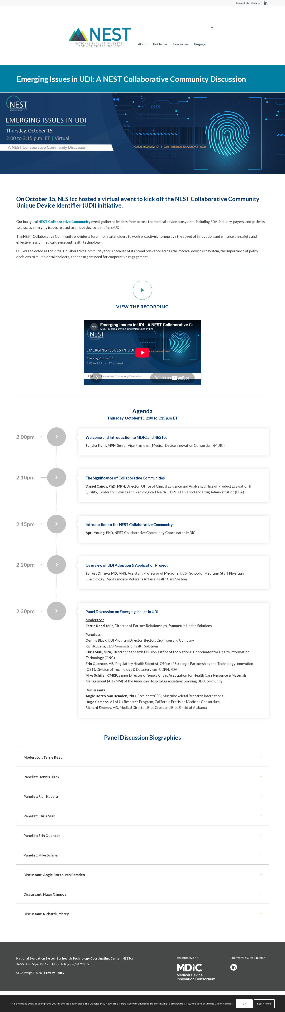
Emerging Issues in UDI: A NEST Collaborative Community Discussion (131, 78)
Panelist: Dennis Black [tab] (41, 777)
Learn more (264, 1003)
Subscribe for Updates (248, 3)
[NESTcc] (99, 38)
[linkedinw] (233, 967)
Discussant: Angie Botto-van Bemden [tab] (54, 875)
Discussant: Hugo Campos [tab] (45, 894)
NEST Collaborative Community (64, 221)
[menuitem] (142, 44)
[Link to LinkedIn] (265, 3)
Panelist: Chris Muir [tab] (39, 816)
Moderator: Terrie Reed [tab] (43, 757)
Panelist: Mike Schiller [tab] (41, 855)
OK (244, 1003)
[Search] (212, 44)
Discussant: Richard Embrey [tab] (46, 914)
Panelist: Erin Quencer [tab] (42, 835)
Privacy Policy (54, 973)
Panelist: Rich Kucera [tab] (41, 796)
